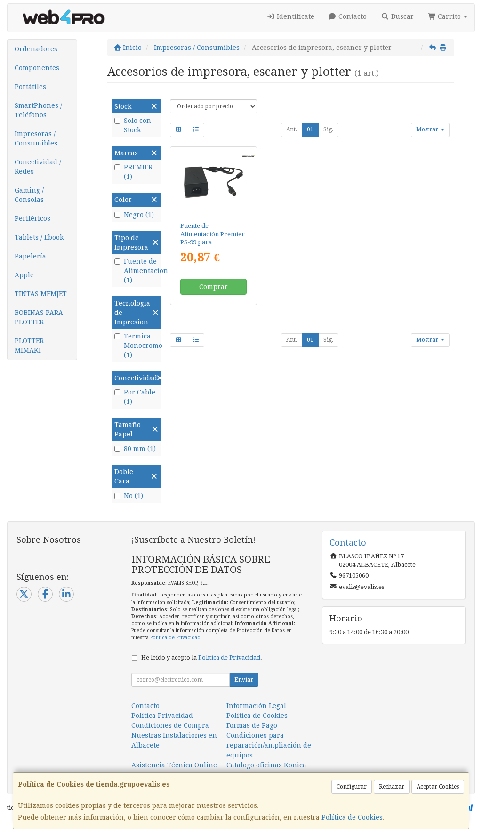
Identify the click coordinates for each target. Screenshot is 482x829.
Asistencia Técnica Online (174, 765)
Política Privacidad (162, 715)
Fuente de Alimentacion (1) (141, 271)
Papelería (30, 256)
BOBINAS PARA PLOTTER (39, 317)
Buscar (401, 16)
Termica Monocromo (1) (141, 345)
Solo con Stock (137, 125)
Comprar (213, 286)
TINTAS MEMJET (41, 294)
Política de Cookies (352, 817)
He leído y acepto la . (201, 657)
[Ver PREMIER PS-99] (213, 182)
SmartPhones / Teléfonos (38, 110)
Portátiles (30, 86)
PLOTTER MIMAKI (29, 345)
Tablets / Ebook (39, 237)
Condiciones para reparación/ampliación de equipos (268, 745)
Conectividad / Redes (38, 166)
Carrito (449, 16)
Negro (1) (139, 214)
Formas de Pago (251, 725)
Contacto (352, 16)
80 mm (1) (140, 448)
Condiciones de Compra (170, 725)
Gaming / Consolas (29, 194)
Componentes (37, 68)
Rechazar (391, 786)
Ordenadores (36, 49)
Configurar (352, 786)
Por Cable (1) (139, 396)
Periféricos (32, 218)
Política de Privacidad (175, 637)
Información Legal (256, 705)
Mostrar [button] (428, 129)
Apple (24, 275)
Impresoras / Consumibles (36, 138)
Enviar (243, 679)
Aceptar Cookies (438, 786)
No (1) (133, 495)
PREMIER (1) (138, 171)
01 (310, 129)
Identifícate (294, 16)
